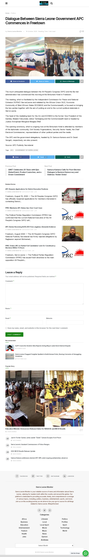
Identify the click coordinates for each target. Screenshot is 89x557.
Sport (65, 525)
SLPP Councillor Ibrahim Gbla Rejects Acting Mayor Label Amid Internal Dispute (42, 346)
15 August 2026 (28, 229)
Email (8, 318)
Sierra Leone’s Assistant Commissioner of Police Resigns (30, 444)
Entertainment (24, 528)
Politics (13, 13)
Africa (24, 519)
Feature (24, 531)
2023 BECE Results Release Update (23, 451)
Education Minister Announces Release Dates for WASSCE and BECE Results (35, 429)
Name (8, 308)
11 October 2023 (21, 359)
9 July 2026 (27, 250)
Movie (44, 528)
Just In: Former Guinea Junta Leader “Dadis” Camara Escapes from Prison (36, 438)
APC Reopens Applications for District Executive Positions (26, 189)
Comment (9, 281)
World (65, 531)
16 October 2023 (31, 31)
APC (12, 150)
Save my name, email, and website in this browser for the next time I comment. (38, 328)
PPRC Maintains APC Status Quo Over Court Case (23, 208)
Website (49, 318)
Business (24, 522)
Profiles (65, 522)
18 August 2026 (28, 210)
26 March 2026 (21, 348)
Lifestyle (44, 519)
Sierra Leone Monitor (14, 31)
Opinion (45, 537)
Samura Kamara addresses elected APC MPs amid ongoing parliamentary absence (39, 458)
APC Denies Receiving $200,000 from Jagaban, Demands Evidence (30, 227)
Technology (64, 528)
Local (44, 522)
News (44, 534)
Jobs (24, 537)
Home (7, 13)
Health (24, 534)
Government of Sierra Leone (26, 150)
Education (24, 525)
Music (44, 531)
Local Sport (44, 525)
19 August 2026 (28, 191)
